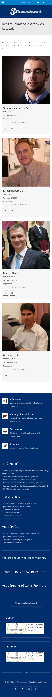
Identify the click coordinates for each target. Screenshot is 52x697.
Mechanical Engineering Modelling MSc (17, 540)
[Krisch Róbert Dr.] (26, 162)
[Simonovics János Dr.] (26, 80)
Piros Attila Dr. (11, 355)
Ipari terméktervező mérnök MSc (14, 537)
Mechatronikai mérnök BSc (12, 510)
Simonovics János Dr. (16, 108)
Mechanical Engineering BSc (13, 519)
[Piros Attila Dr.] (26, 327)
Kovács (38, 682)
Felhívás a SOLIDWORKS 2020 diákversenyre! (19, 480)
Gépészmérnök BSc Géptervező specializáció (19, 504)
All (3, 42)
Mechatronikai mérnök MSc (13, 543)
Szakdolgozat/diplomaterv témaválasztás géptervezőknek (24, 483)
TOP (26, 672)
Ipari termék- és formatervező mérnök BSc (18, 507)
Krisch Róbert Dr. (13, 190)
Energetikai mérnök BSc (11, 513)
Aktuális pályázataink (25, 603)
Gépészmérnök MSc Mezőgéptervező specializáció (22, 533)
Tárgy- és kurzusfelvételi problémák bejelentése (20, 477)
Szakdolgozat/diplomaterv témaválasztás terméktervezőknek (25, 486)
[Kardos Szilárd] (26, 245)
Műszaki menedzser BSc (12, 516)
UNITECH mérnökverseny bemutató (16, 489)
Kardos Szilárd (11, 273)
